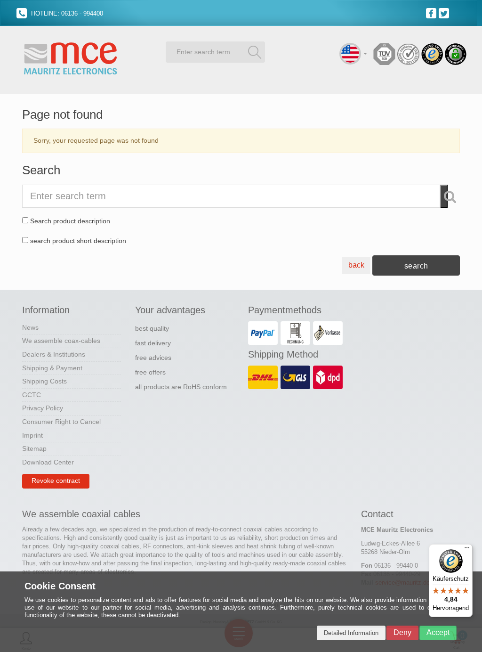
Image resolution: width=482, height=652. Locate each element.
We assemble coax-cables (61, 340)
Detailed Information (351, 632)
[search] (254, 51)
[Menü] (467, 549)
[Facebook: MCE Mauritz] (432, 12)
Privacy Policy (42, 408)
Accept (438, 632)
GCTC (31, 395)
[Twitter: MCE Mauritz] (445, 12)
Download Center (48, 462)
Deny (402, 632)
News (30, 327)
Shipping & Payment (52, 368)
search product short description (78, 240)
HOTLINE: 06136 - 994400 (66, 13)
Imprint (32, 435)
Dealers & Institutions (53, 354)
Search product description (70, 221)
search (416, 266)
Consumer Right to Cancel (61, 421)
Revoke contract (56, 480)
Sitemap (34, 448)
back (356, 265)
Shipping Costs (44, 381)
